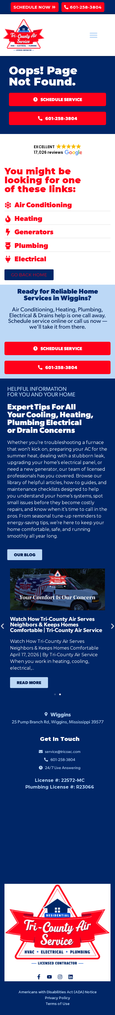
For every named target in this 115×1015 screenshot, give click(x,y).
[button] (35, 7)
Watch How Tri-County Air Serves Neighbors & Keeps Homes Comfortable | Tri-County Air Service (56, 624)
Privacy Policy (57, 998)
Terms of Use (57, 1004)
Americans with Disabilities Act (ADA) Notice (57, 992)
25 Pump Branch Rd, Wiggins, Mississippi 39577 (58, 721)
